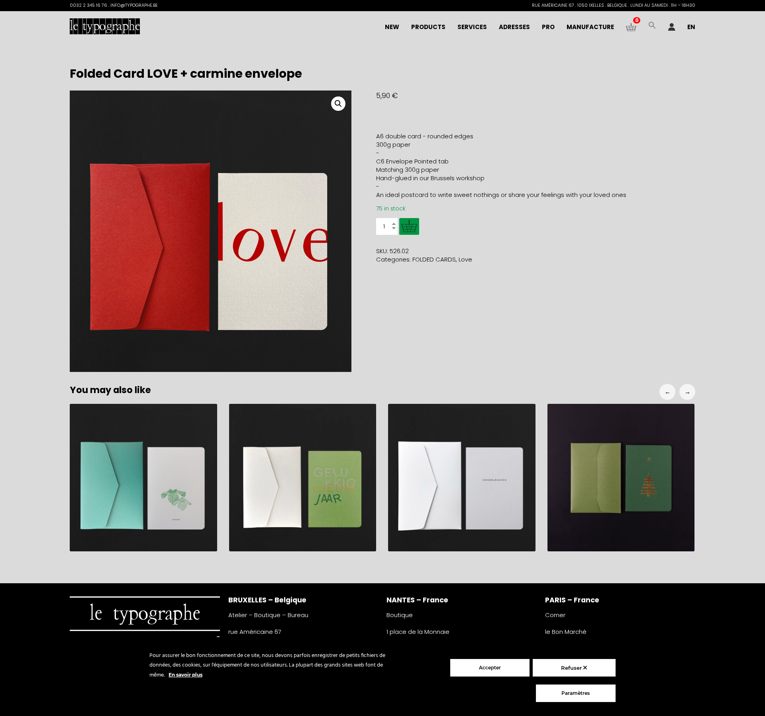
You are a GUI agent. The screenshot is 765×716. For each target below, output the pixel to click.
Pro (548, 27)
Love (465, 259)
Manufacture (590, 27)
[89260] (409, 226)
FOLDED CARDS (434, 259)
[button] (652, 27)
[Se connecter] (671, 27)
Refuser (572, 668)
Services (472, 27)
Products (428, 27)
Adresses (514, 27)
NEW (392, 27)
